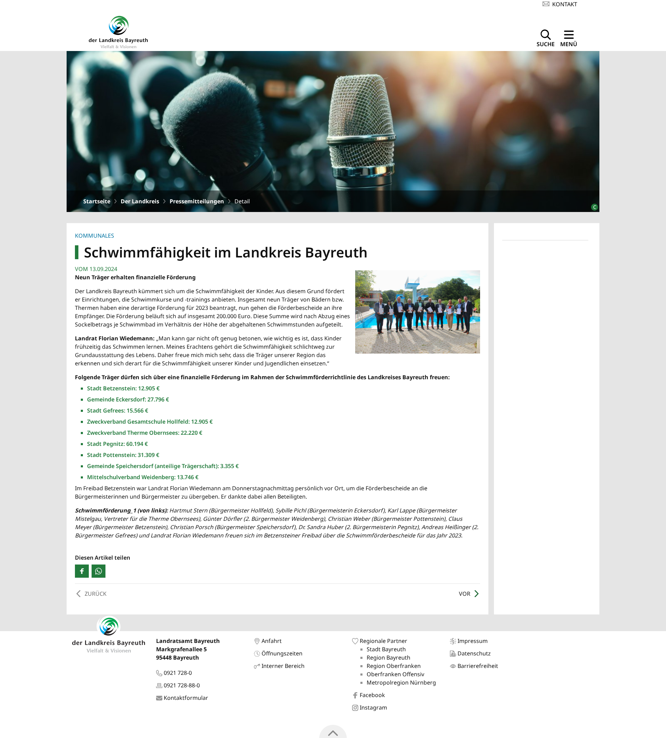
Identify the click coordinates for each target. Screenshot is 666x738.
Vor (464, 593)
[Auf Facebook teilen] (82, 571)
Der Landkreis (140, 201)
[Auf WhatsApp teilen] (98, 571)
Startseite (96, 201)
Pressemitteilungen (197, 201)
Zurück (95, 593)
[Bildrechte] (591, 204)
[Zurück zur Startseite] (118, 31)
